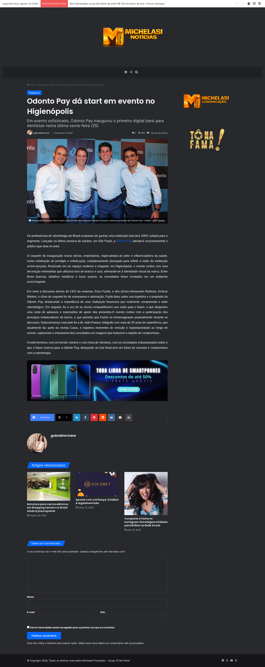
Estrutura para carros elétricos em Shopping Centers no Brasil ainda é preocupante (47, 507)
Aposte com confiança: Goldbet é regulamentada (97, 501)
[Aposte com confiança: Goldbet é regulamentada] (97, 484)
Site (102, 612)
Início (32, 84)
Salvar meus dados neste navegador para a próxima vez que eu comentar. (72, 627)
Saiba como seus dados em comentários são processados (110, 643)
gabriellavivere (41, 133)
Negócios (43, 84)
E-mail (31, 612)
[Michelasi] (132, 37)
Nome (31, 596)
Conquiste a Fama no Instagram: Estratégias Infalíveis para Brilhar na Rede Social (146, 522)
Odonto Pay (124, 241)
